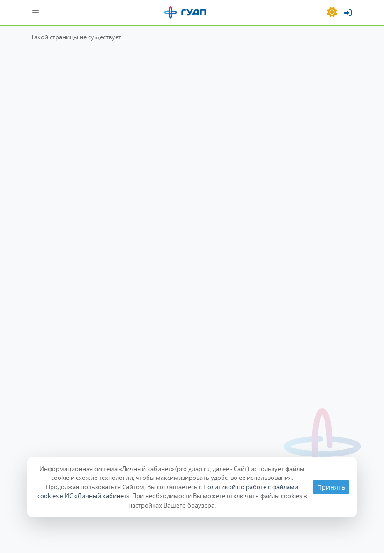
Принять (331, 487)
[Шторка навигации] (35, 12)
